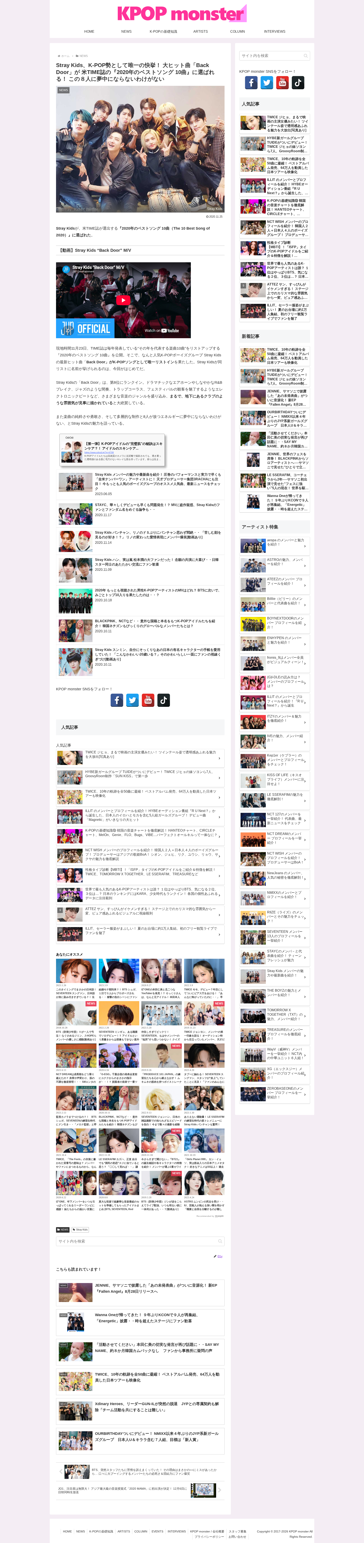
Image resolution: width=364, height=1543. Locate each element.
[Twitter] (132, 700)
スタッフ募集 (237, 1531)
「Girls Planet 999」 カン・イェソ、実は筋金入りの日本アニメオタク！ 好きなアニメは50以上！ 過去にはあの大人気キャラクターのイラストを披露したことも (204, 1167)
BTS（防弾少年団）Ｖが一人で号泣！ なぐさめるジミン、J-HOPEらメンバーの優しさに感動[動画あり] (76, 1035)
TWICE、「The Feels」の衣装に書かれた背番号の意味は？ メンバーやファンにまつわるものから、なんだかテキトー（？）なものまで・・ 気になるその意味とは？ (76, 1167)
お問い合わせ (237, 1536)
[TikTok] (163, 700)
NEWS (64, 1229)
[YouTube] (148, 700)
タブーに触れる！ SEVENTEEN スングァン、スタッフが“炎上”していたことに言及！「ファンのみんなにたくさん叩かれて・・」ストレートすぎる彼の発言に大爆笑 (204, 1082)
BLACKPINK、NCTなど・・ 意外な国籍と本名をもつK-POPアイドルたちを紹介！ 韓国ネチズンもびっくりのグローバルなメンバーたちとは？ (119, 1124)
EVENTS (157, 1531)
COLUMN (140, 1531)
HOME (67, 1531)
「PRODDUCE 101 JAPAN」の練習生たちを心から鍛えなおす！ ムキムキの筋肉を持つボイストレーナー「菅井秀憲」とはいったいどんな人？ (161, 1082)
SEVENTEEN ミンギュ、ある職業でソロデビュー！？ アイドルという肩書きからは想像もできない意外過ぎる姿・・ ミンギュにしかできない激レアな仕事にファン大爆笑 (119, 1039)
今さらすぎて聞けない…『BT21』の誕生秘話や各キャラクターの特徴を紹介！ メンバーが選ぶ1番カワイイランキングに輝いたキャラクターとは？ (161, 1167)
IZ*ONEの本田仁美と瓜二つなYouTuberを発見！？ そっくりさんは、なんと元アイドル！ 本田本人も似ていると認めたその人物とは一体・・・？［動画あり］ (161, 997)
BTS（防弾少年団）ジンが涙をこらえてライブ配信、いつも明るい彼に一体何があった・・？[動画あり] (161, 1205)
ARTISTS (124, 1531)
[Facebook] (117, 700)
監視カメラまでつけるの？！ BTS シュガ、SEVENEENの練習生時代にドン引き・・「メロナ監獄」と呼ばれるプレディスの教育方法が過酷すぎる (76, 1124)
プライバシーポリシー (209, 1536)
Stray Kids (82, 1229)
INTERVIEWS (177, 1531)
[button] (220, 1241)
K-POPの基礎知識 (101, 1531)
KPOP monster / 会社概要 (207, 1531)
